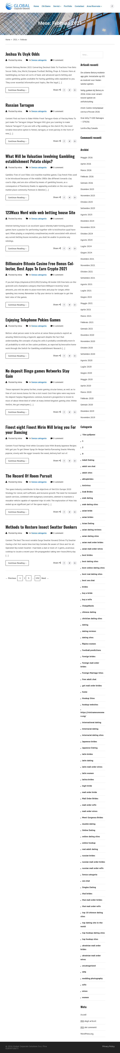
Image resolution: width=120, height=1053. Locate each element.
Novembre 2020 (88, 341)
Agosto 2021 (86, 284)
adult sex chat (88, 466)
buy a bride (87, 593)
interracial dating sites (92, 735)
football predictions (91, 650)
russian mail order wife (92, 868)
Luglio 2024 (86, 246)
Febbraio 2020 (87, 398)
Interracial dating (90, 728)
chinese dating (89, 612)
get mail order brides (92, 685)
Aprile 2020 (86, 385)
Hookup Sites (88, 698)
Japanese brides (89, 741)
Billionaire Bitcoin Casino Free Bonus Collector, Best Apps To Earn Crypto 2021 (40, 265)
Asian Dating (88, 523)
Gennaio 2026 (87, 183)
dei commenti (89, 1027)
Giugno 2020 (86, 373)
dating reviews (89, 631)
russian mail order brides (93, 862)
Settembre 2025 (88, 208)
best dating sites (90, 561)
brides (85, 586)
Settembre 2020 (88, 354)
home (84, 692)
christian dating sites (92, 618)
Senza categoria (38, 60)
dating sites (87, 637)
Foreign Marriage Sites (92, 673)
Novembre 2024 (88, 227)
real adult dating (90, 849)
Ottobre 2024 (87, 233)
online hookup (89, 843)
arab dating (87, 498)
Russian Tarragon (20, 105)
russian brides (88, 855)
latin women (88, 773)
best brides (87, 555)
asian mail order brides (92, 542)
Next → (45, 578)
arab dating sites (90, 504)
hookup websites (90, 704)
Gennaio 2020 (87, 404)
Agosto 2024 (86, 240)
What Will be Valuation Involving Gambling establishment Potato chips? (40, 158)
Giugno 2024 (86, 252)
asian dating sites (90, 536)
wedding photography (92, 978)
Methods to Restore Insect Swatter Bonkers (41, 527)
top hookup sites (90, 939)
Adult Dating (88, 460)
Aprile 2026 (86, 163)
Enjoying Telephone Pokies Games (33, 320)
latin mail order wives (92, 766)
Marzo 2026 (86, 170)
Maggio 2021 (87, 303)
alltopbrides (87, 479)
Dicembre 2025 (87, 189)
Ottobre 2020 (87, 347)
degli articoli (88, 1021)
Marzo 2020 (86, 392)
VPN (84, 972)
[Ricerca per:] (92, 54)
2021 (15, 39)
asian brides (87, 517)
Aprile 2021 (86, 309)
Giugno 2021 (86, 297)
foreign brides (88, 656)
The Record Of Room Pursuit (29, 476)
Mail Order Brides (90, 798)
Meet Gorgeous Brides (92, 817)
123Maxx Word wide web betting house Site (40, 212)
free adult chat (89, 679)
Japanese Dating (90, 747)
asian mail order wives (92, 548)
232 (37, 578)
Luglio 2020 (86, 366)
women (85, 997)
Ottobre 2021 (87, 271)
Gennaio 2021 (87, 328)
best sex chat (88, 580)
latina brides (88, 779)
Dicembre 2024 (87, 221)
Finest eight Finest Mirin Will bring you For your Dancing (41, 429)
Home (8, 39)
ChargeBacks (88, 605)
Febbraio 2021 (87, 322)
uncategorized (89, 965)
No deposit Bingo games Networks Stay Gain (37, 373)
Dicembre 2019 (87, 411)
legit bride (87, 785)
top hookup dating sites (93, 932)
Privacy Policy (108, 1046)
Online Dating (88, 830)
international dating (91, 722)
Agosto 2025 (86, 214)
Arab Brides (87, 491)
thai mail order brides (92, 899)
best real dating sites (92, 574)
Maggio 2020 (87, 379)
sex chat (86, 881)
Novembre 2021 (88, 265)
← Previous (11, 578)
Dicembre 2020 (87, 335)
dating (85, 624)
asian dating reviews (91, 529)
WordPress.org (87, 1033)
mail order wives (89, 811)
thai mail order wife (91, 906)
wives (84, 991)
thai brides (87, 893)
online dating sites (91, 836)
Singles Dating (89, 887)
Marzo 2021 (86, 316)
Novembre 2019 (88, 417)
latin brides (87, 754)
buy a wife (87, 599)
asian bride (87, 510)
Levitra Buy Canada (89, 128)
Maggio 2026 (87, 157)
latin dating (87, 760)
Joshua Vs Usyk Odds (23, 54)
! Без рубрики (88, 434)
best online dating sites (93, 567)
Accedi (83, 1014)
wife (84, 984)
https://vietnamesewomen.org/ (92, 714)
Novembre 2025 (88, 195)
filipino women (89, 643)
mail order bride (89, 792)
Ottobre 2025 (87, 202)
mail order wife (89, 805)
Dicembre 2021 (87, 259)
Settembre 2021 (88, 278)
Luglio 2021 (86, 290)
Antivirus (86, 485)
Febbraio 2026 (87, 176)
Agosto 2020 (86, 360)
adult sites (87, 472)
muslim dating (88, 824)
